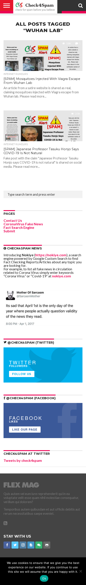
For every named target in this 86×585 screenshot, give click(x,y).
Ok (44, 578)
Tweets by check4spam (23, 460)
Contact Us (13, 220)
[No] (80, 571)
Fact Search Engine (19, 227)
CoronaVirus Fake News (23, 224)
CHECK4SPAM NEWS (24, 248)
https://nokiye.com (50, 255)
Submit (9, 231)
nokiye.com (61, 276)
